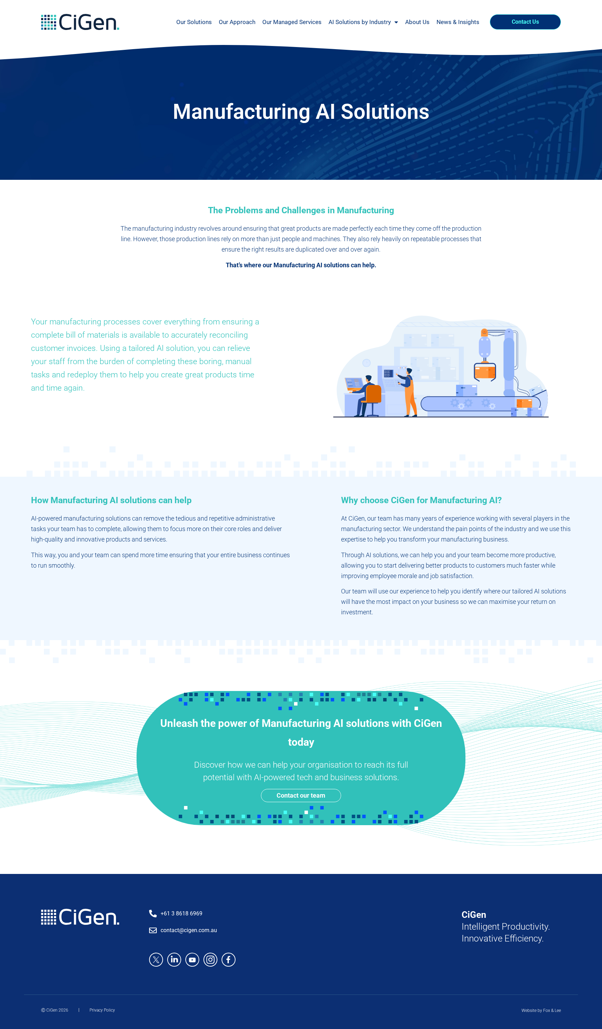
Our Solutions (194, 21)
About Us (417, 21)
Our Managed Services (292, 21)
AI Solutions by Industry (360, 21)
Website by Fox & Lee (541, 1010)
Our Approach (237, 21)
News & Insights (458, 21)
